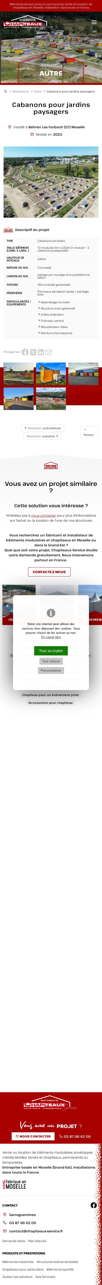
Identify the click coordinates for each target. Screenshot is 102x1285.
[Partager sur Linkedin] (41, 351)
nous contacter (43, 515)
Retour (89, 435)
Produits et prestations (23, 1253)
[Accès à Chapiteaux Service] (7, 91)
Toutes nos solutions (17, 1277)
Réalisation (44, 428)
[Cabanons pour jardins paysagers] (51, 182)
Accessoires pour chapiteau (50, 703)
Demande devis (13, 1241)
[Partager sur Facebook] (25, 351)
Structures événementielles (57, 1262)
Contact (10, 1205)
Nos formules (45, 1277)
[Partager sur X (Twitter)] (33, 351)
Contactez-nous (49, 572)
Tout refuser (51, 661)
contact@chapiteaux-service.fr (35, 1231)
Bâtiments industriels (18, 1262)
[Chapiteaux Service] (27, 22)
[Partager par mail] (48, 351)
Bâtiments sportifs (60, 1269)
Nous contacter (35, 1136)
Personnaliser (51, 670)
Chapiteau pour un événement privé (50, 695)
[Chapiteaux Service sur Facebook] (93, 1205)
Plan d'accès (37, 1241)
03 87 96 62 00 (22, 1222)
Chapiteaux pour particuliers (23, 1269)
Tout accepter (51, 651)
